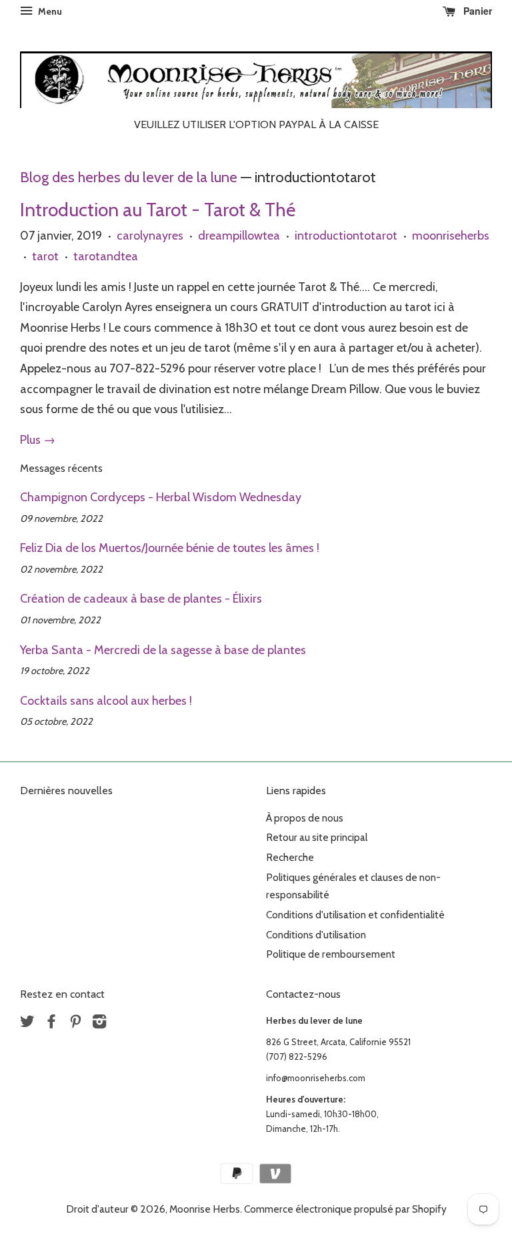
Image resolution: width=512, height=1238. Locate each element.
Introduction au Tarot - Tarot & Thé (157, 209)
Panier (476, 10)
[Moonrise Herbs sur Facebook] (51, 1023)
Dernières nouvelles (66, 790)
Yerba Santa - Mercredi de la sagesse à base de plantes (163, 650)
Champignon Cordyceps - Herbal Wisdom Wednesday (160, 497)
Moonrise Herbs (204, 1209)
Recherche (290, 857)
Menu (49, 11)
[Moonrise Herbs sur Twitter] (27, 1023)
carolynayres (150, 235)
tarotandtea (105, 256)
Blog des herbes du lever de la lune (128, 177)
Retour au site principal (316, 837)
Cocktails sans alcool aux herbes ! (106, 700)
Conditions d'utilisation (316, 934)
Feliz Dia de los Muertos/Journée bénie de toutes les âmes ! (169, 548)
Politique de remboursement (330, 954)
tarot (45, 256)
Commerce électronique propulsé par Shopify (345, 1209)
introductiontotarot (346, 235)
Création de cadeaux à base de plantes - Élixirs (141, 598)
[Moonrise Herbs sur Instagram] (99, 1023)
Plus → (37, 439)
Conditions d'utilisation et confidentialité (355, 914)
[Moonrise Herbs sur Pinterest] (75, 1023)
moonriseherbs (450, 235)
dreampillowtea (239, 235)
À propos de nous (304, 818)
